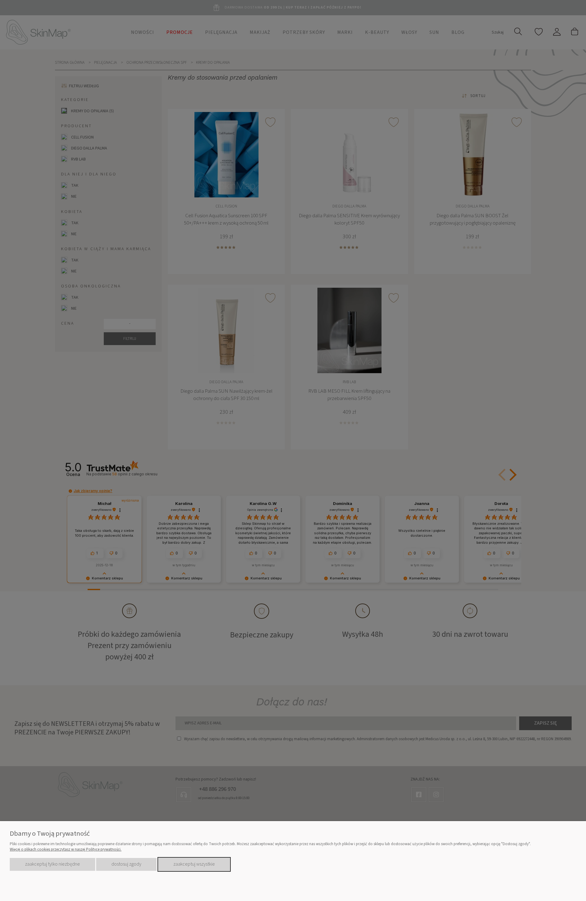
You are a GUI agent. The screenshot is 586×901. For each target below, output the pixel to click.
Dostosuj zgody (126, 864)
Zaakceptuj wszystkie (194, 864)
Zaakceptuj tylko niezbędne (52, 864)
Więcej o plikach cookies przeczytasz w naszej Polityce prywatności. (65, 849)
